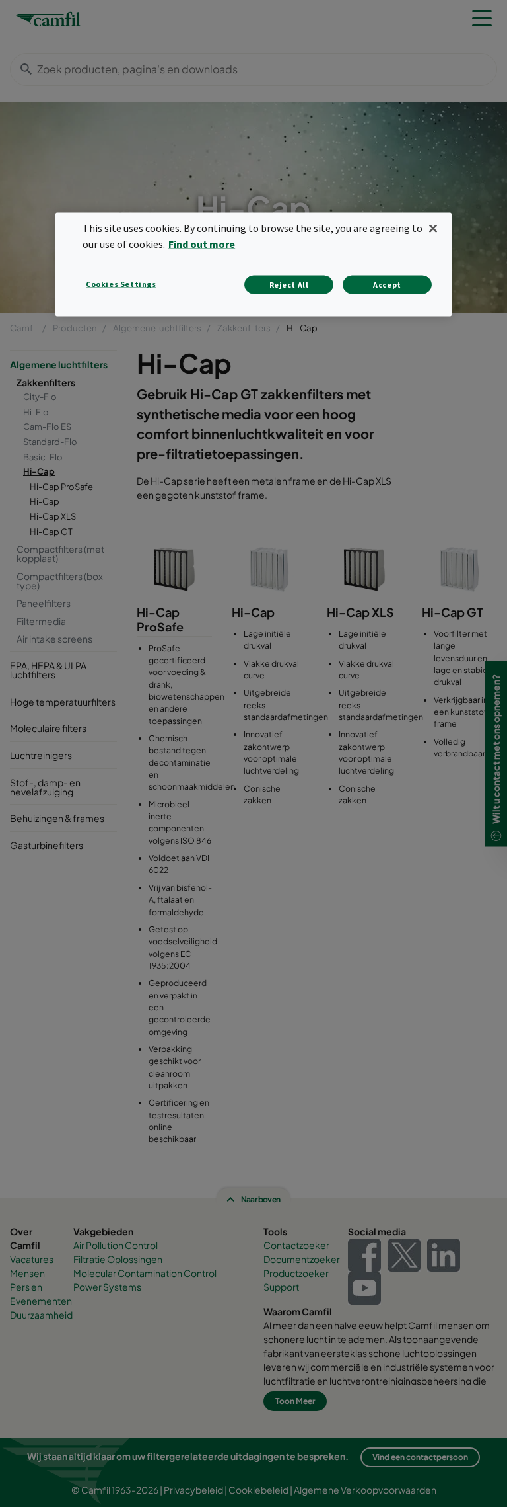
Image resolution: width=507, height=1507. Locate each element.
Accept (387, 285)
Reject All (289, 285)
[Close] (433, 228)
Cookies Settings (121, 284)
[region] (253, 264)
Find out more (201, 244)
